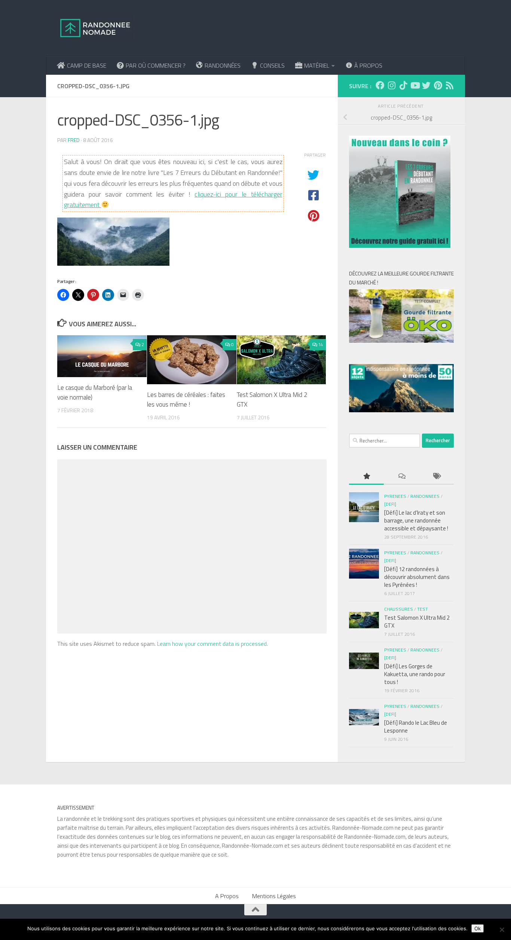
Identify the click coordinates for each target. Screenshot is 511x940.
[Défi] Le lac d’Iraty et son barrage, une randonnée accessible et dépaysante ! (416, 520)
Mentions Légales (274, 895)
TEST (422, 609)
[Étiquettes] (436, 477)
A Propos (227, 895)
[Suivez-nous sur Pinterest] (438, 85)
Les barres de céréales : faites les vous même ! (186, 399)
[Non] (501, 929)
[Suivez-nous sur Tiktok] (403, 85)
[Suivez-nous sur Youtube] (414, 85)
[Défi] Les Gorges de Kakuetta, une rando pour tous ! (414, 674)
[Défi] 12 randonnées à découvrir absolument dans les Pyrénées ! (417, 577)
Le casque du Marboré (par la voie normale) (94, 392)
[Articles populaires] (366, 477)
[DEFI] (390, 504)
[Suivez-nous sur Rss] (449, 85)
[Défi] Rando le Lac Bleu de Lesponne (415, 726)
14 (320, 344)
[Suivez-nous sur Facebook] (380, 85)
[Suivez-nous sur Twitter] (426, 85)
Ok (477, 928)
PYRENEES (395, 496)
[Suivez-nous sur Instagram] (391, 85)
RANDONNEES (425, 496)
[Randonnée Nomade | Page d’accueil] (95, 28)
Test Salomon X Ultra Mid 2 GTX (272, 399)
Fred (74, 140)
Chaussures (398, 609)
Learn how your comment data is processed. (212, 643)
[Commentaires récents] (401, 477)
